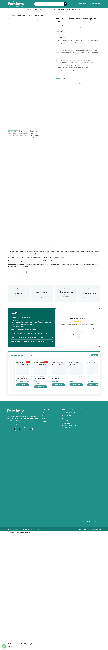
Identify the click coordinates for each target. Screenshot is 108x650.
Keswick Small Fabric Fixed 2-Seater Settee (21, 377)
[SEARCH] (65, 4)
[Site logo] (16, 3)
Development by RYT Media (89, 521)
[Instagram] (25, 429)
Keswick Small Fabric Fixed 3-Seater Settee (39, 377)
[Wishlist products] (89, 3)
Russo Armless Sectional (75, 376)
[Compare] (9, 648)
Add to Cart (22, 384)
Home (9, 15)
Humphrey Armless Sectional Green (56, 377)
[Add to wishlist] (13, 648)
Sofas (13, 15)
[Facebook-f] (14, 429)
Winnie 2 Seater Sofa (92, 376)
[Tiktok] (31, 429)
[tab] (46, 246)
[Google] (20, 429)
